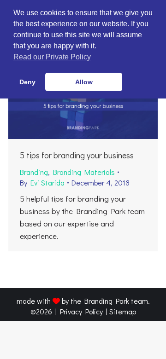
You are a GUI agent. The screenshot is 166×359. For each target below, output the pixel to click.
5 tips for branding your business (77, 155)
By (42, 182)
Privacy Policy (81, 311)
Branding (34, 172)
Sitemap (122, 311)
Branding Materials (84, 172)
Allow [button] (84, 82)
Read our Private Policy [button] (52, 57)
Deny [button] (27, 82)
